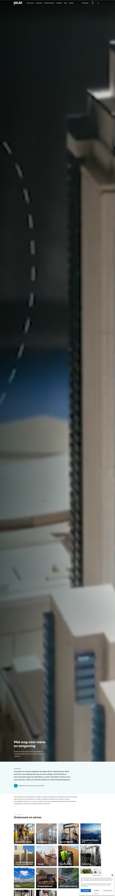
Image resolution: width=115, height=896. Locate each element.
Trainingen (59, 3)
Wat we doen (30, 3)
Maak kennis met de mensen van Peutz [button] (31, 786)
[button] (112, 875)
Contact (71, 3)
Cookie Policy (96, 893)
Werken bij (85, 3)
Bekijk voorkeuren (107, 890)
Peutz (65, 3)
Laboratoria (39, 3)
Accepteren (86, 890)
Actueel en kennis (49, 3)
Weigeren (97, 890)
